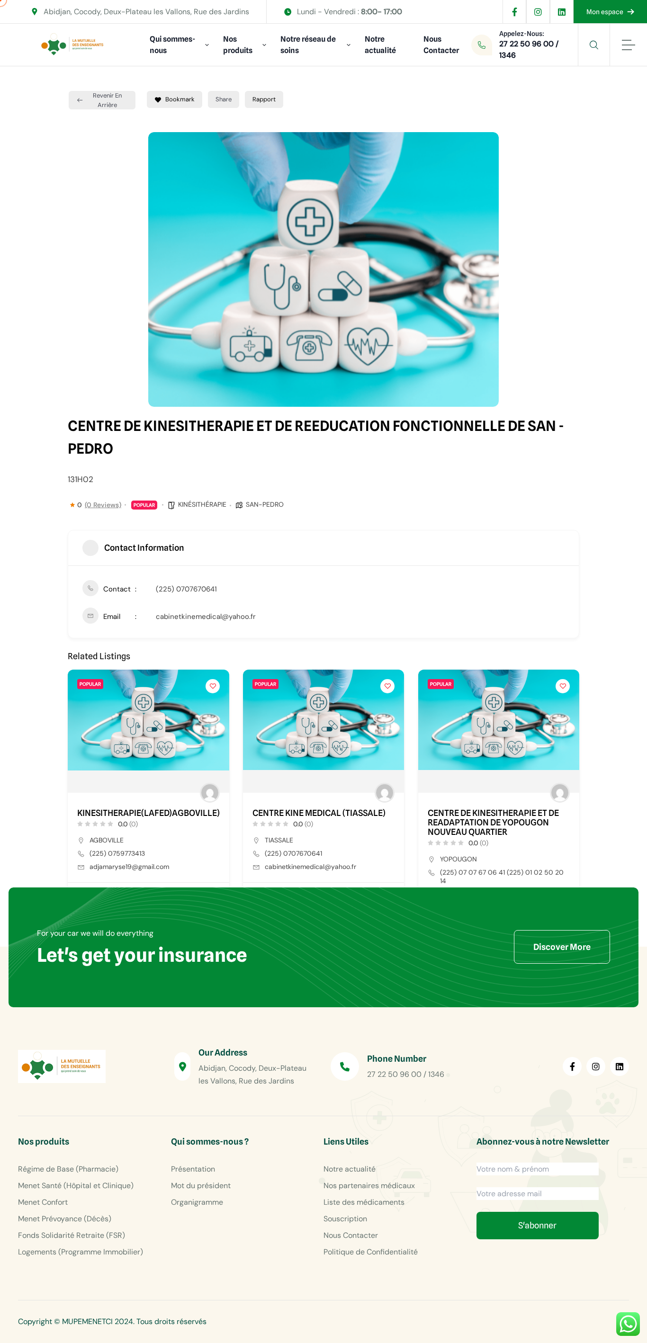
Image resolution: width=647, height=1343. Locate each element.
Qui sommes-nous (172, 45)
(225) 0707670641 (186, 589)
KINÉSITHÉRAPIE (202, 504)
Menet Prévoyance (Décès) (64, 1219)
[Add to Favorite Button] (213, 686)
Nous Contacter (441, 45)
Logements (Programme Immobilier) (80, 1252)
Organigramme (197, 1202)
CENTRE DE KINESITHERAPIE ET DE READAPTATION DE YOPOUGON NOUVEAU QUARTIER (493, 822)
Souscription (345, 1219)
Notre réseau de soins (308, 45)
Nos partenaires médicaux (369, 1186)
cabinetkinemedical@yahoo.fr (206, 616)
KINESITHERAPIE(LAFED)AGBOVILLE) (148, 813)
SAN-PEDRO (265, 504)
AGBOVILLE (107, 840)
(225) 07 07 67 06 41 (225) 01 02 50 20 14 (502, 876)
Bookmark (180, 99)
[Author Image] (210, 793)
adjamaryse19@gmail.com (129, 866)
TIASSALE (279, 840)
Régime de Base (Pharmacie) (68, 1169)
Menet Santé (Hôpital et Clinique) (76, 1186)
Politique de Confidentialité (371, 1252)
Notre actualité (380, 45)
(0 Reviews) (103, 504)
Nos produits (237, 45)
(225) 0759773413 (117, 853)
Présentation (193, 1169)
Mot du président (201, 1186)
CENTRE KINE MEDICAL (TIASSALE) (319, 813)
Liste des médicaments (364, 1202)
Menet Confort (43, 1202)
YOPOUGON (458, 859)
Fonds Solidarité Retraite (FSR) (71, 1235)
